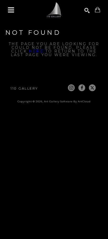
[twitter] (92, 87)
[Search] (87, 10)
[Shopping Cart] (97, 10)
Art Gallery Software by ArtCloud (67, 101)
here (36, 51)
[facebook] (81, 87)
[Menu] (11, 10)
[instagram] (71, 87)
